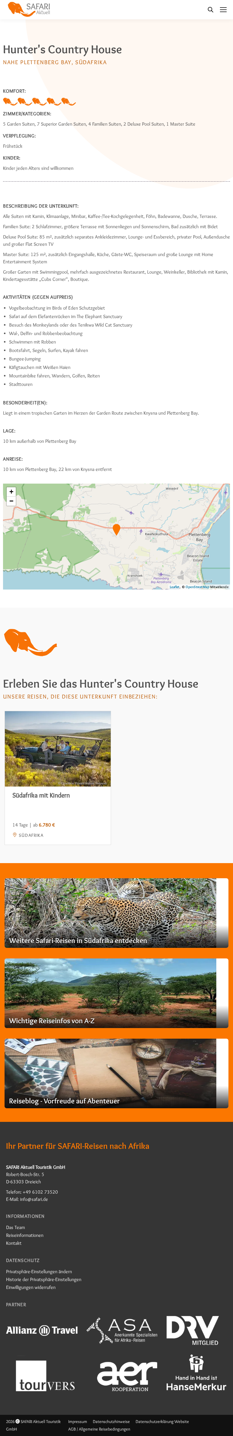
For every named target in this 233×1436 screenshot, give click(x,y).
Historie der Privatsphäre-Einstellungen (43, 1279)
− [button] (11, 501)
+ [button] (11, 491)
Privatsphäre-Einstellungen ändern (39, 1271)
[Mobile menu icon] (223, 9)
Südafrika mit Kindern (41, 795)
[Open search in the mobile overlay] (211, 9)
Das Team (15, 1227)
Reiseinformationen (24, 1235)
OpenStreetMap (197, 587)
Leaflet (175, 587)
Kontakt (14, 1243)
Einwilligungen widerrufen (31, 1287)
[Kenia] (116, 913)
